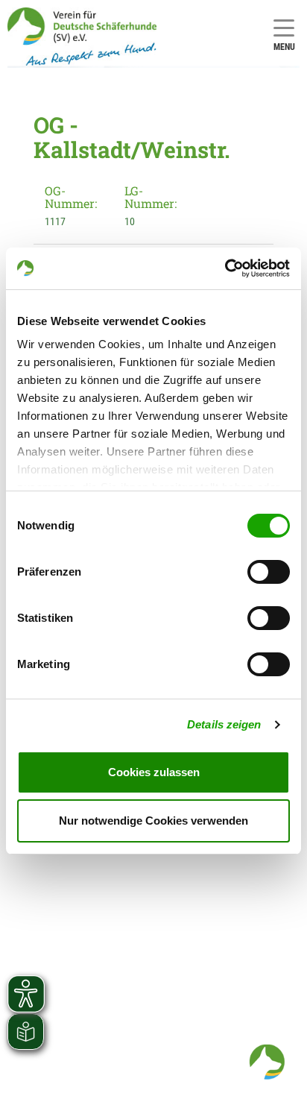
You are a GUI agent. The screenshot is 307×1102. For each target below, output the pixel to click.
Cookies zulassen (154, 772)
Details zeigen (224, 724)
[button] (267, 1062)
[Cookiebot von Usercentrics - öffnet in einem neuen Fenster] (224, 268)
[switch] (268, 572)
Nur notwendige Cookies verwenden (153, 820)
